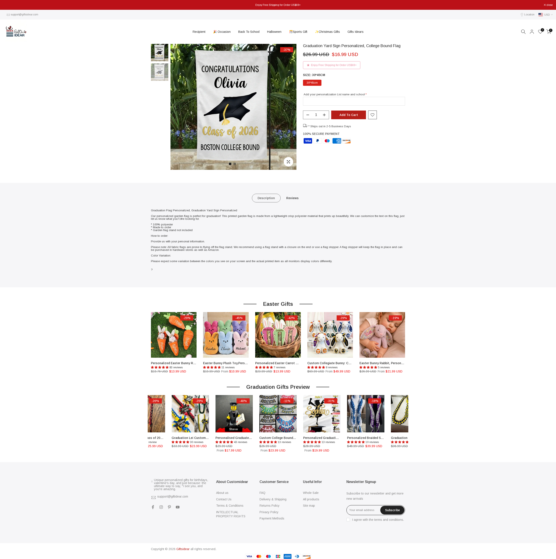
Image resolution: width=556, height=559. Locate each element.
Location (529, 14)
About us (222, 492)
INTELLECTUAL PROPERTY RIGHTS (230, 514)
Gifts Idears (356, 31)
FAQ (262, 492)
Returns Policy (270, 505)
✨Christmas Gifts (327, 31)
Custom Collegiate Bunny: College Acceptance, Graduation (350, 363)
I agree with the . (378, 519)
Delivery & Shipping (273, 499)
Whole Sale (311, 492)
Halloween (274, 31)
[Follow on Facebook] (153, 507)
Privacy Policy (269, 512)
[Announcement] (278, 5)
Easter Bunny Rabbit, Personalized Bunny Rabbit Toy (397, 363)
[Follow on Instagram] (161, 507)
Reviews (292, 198)
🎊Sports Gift (298, 31)
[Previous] (178, 107)
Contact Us (224, 499)
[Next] (289, 107)
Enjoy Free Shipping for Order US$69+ (334, 65)
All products (311, 499)
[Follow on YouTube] (178, 507)
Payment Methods (272, 518)
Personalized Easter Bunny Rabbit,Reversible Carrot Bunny (194, 363)
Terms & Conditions (229, 505)
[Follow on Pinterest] (169, 507)
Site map (309, 505)
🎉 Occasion (222, 31)
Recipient (199, 31)
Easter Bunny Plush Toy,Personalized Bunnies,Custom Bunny (247, 363)
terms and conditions (388, 519)
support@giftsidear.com (24, 14)
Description (266, 198)
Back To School (249, 31)
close (8, 5)
